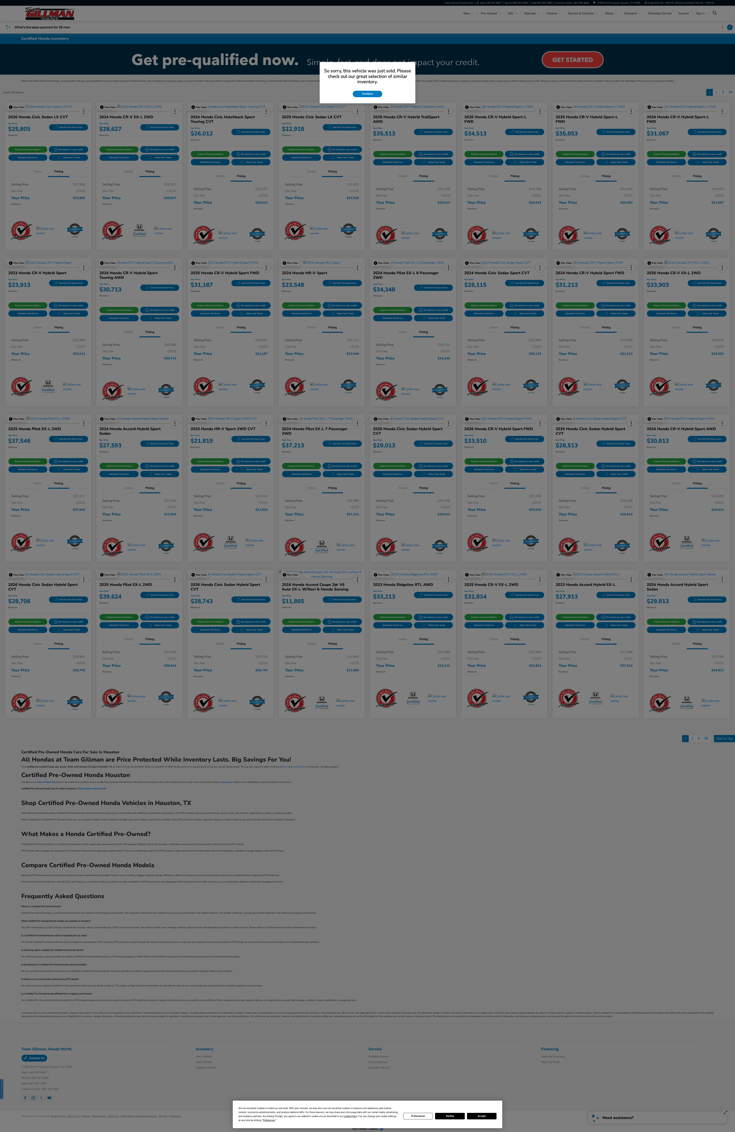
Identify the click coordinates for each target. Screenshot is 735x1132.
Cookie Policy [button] (350, 1116)
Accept (482, 1116)
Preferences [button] (269, 1120)
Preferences (418, 1116)
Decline (450, 1116)
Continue (367, 93)
